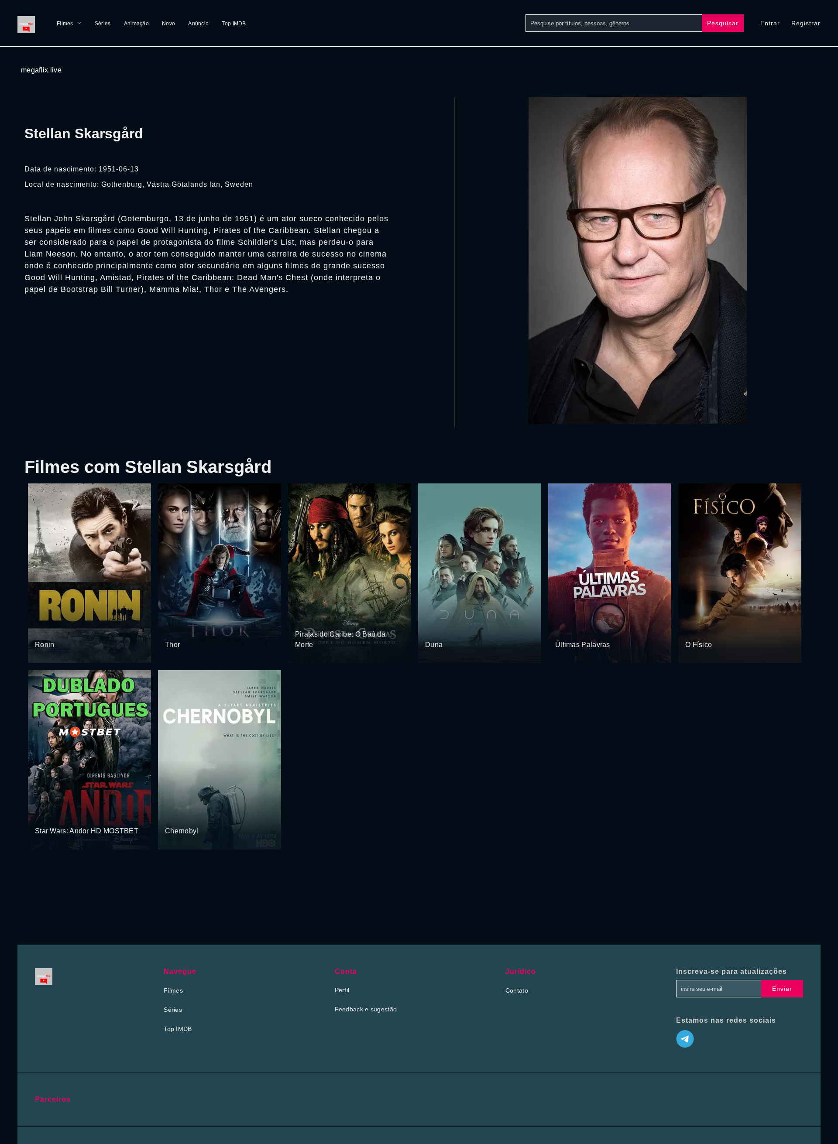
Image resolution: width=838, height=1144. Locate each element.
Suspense (49, 628)
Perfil (342, 989)
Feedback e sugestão (366, 1009)
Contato (516, 990)
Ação (73, 628)
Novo (168, 24)
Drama (695, 628)
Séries (103, 24)
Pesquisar (722, 23)
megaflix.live (41, 70)
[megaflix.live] (28, 23)
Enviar (782, 988)
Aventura (178, 628)
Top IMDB (234, 24)
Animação (136, 24)
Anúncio (198, 24)
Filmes (65, 24)
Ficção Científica (475, 628)
